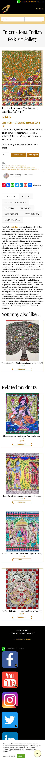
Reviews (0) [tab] (9, 208)
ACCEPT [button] (21, 756)
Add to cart (18, 154)
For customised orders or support (13, 648)
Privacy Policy (22, 630)
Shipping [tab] (25, 196)
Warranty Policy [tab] (32, 214)
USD (37, 753)
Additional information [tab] (15, 202)
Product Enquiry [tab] (12, 220)
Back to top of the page (23, 639)
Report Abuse (37, 185)
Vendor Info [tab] (25, 208)
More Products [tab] (11, 214)
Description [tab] (10, 196)
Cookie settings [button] (9, 756)
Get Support (33, 155)
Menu (38, 9)
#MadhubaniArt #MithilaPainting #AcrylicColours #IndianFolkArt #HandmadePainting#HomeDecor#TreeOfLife (20, 168)
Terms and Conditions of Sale (22, 633)
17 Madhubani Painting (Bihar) (17, 166)
